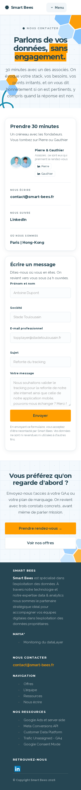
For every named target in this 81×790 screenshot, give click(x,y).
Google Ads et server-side (44, 720)
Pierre (45, 166)
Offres (28, 684)
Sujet (14, 352)
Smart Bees (22, 7)
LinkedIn (18, 220)
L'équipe (30, 690)
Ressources (33, 696)
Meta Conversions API (41, 726)
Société (16, 307)
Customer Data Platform (43, 732)
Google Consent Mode (42, 744)
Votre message (22, 373)
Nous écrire (33, 702)
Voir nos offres (40, 543)
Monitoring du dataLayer (43, 642)
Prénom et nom (22, 283)
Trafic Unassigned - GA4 (43, 738)
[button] (56, 7)
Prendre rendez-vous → (40, 528)
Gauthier (47, 173)
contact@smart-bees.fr (32, 197)
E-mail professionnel (26, 328)
